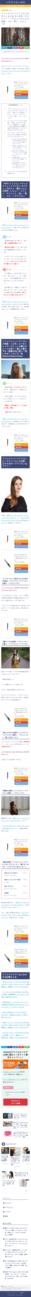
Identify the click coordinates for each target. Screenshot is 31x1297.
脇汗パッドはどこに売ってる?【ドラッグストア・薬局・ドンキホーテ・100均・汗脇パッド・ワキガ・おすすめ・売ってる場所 (16, 1231)
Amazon (18, 91)
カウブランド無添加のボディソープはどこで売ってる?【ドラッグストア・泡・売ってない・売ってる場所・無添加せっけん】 (16, 1253)
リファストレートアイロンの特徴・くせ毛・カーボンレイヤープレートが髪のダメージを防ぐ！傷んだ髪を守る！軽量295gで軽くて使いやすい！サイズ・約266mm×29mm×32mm (17, 125)
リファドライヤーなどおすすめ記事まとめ (17, 172)
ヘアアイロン (4, 10)
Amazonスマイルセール (11, 1072)
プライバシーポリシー (12, 1292)
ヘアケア (8, 1212)
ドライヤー (8, 1203)
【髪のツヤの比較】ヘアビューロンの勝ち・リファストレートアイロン (19, 147)
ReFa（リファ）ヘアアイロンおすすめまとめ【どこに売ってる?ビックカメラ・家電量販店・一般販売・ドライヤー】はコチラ (15, 984)
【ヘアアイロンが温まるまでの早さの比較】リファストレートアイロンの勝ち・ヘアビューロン (19, 141)
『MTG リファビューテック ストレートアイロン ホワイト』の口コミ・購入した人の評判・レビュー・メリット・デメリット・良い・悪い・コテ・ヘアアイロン (17, 113)
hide (20, 105)
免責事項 (22, 1292)
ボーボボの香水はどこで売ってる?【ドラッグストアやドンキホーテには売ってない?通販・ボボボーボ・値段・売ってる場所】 (16, 1264)
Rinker (22, 87)
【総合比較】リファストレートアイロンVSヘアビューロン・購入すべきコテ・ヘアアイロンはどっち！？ (19, 165)
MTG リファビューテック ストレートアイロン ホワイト (15, 71)
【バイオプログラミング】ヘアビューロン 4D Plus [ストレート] (15, 520)
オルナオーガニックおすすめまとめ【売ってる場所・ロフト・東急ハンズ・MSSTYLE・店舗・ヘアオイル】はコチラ (15, 1035)
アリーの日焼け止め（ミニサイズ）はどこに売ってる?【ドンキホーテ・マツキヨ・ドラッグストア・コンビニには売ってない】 (16, 1242)
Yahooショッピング (22, 97)
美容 (6, 1216)
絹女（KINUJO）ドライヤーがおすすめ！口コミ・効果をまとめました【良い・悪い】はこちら (15, 1015)
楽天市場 (18, 94)
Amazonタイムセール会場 (15, 1102)
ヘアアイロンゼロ (15, 2)
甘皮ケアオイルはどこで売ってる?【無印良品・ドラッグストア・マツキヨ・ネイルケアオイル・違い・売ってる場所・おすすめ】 (16, 1275)
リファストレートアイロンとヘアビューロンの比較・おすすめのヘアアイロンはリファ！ (17, 134)
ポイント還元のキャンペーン (12, 1079)
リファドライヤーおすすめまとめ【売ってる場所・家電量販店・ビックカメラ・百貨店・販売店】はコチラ (15, 994)
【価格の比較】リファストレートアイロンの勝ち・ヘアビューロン (19, 159)
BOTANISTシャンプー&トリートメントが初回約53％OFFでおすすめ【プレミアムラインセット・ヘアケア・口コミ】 (15, 1004)
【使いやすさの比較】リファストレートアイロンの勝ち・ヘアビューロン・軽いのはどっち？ (19, 153)
